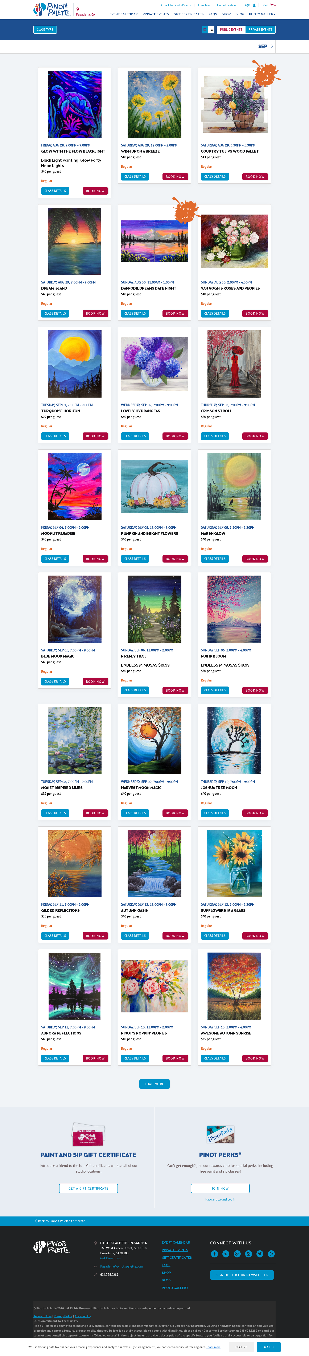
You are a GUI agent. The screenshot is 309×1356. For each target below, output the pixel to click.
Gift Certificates (189, 14)
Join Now (220, 1188)
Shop (226, 14)
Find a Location (226, 5)
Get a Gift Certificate (88, 1188)
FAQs (213, 14)
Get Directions (110, 1258)
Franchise (204, 5)
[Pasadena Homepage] (52, 9)
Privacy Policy (63, 1316)
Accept (268, 1347)
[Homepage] (63, 1247)
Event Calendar (124, 14)
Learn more (213, 1347)
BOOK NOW (95, 191)
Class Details (55, 191)
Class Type (45, 30)
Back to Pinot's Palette (177, 5)
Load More (154, 1084)
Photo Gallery (262, 14)
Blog (240, 14)
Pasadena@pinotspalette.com (121, 1266)
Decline (241, 1347)
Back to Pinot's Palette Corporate (61, 1221)
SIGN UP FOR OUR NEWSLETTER (242, 1275)
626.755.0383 (109, 1275)
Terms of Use (42, 1316)
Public (231, 30)
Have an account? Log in (220, 1199)
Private (260, 30)
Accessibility (83, 1316)
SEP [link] (263, 46)
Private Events (156, 14)
